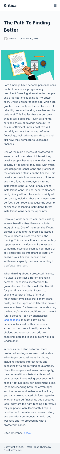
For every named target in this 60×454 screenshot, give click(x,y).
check (27, 433)
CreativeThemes (13, 450)
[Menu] (55, 5)
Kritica (10, 5)
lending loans (12, 319)
